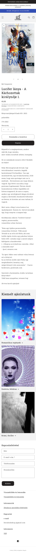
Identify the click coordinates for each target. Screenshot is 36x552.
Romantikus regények (11, 343)
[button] (2, 17)
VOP (5, 533)
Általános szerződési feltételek (15, 508)
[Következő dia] (22, 79)
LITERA (15, 550)
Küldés (8, 483)
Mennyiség (5, 125)
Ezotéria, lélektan (9, 389)
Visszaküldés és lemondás (14, 497)
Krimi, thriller (8, 435)
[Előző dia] (14, 79)
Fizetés (18, 143)
